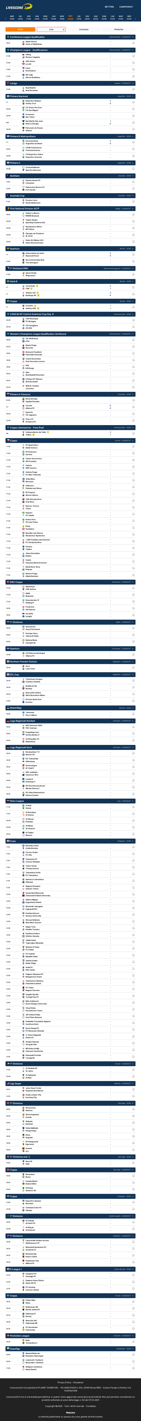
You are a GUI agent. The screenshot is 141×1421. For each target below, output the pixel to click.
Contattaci (91, 1406)
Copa (13, 841)
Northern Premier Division (23, 661)
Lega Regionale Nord (21, 747)
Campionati (126, 6)
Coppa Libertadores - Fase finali (27, 427)
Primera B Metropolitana (23, 136)
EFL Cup (14, 674)
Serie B (13, 281)
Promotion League (19, 1335)
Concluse (84, 29)
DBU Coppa (16, 582)
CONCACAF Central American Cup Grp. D (32, 314)
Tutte (20, 29)
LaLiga (13, 83)
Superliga (15, 1348)
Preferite (118, 29)
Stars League (17, 801)
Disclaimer (78, 1382)
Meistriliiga (16, 707)
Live (51, 29)
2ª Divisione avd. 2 (20, 1156)
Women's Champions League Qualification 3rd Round (38, 334)
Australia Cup (17, 195)
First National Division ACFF (24, 208)
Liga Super (15, 1083)
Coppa (13, 301)
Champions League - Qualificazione (29, 50)
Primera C (15, 162)
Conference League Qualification (27, 37)
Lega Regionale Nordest (22, 720)
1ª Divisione (16, 622)
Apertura (14, 248)
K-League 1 (16, 1269)
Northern (15, 175)
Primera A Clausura (20, 394)
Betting (109, 6)
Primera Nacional (19, 96)
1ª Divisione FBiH (19, 268)
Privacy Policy (64, 1382)
